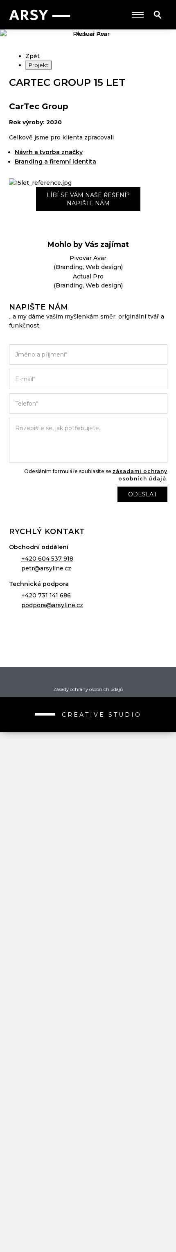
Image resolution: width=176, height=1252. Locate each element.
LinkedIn (102, 677)
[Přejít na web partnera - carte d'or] (88, 1178)
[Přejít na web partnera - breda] (88, 1129)
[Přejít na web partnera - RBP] (88, 638)
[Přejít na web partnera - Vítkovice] (88, 933)
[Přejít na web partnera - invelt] (88, 736)
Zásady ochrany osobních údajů (88, 689)
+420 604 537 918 (47, 558)
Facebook (74, 677)
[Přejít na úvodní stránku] (39, 14)
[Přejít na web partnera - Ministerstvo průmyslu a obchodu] (88, 884)
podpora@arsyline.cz (52, 605)
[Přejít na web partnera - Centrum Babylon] (88, 834)
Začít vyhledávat (157, 15)
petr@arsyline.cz (46, 568)
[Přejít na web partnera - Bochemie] (88, 982)
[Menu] (138, 15)
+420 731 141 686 (46, 595)
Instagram (88, 677)
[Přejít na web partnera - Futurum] (88, 1031)
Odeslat (142, 494)
